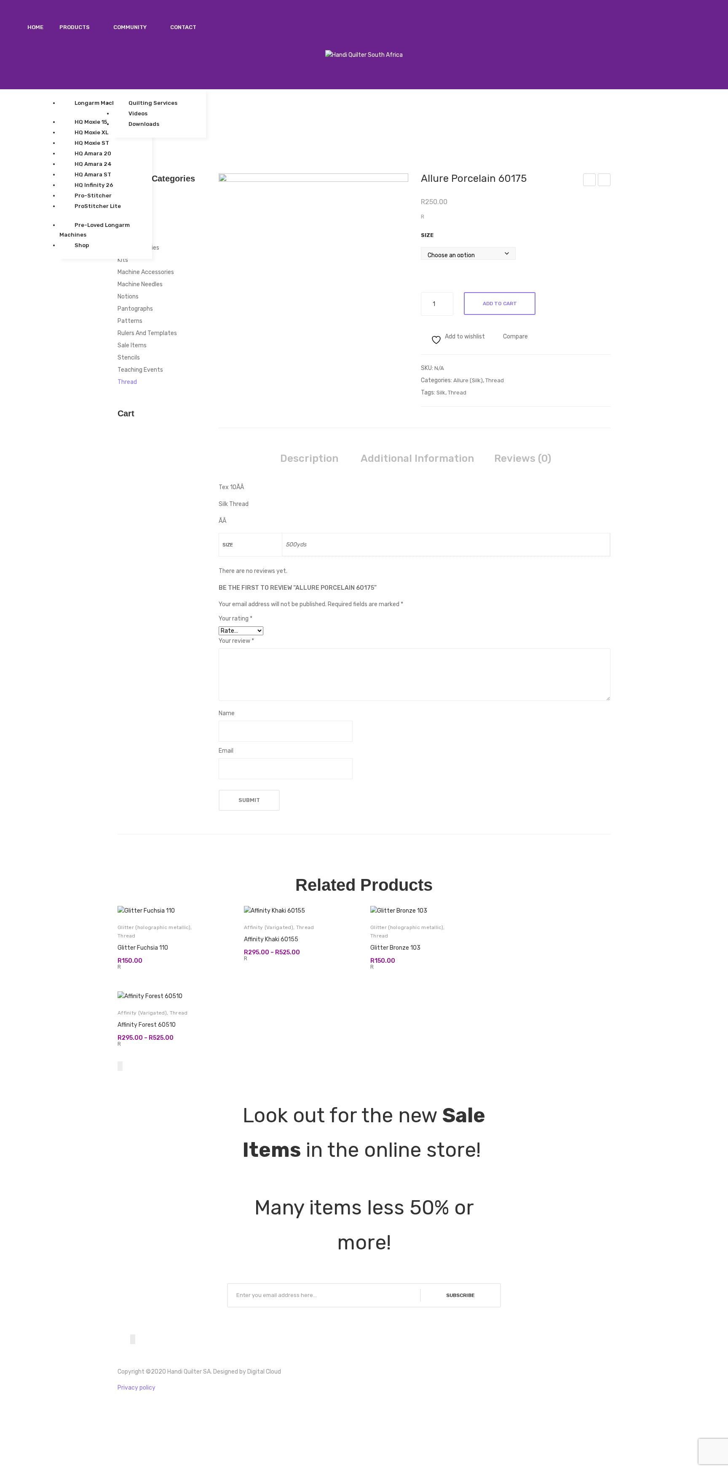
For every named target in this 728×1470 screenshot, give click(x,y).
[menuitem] (35, 27)
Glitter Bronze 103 (395, 947)
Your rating (235, 618)
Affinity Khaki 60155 (271, 939)
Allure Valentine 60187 (589, 181)
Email (226, 750)
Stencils (129, 357)
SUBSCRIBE (460, 1295)
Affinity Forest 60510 (147, 1024)
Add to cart (500, 303)
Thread (494, 380)
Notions (128, 296)
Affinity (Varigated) (268, 927)
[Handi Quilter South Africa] (364, 55)
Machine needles (140, 284)
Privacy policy (136, 1387)
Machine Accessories (146, 272)
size (427, 235)
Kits (123, 260)
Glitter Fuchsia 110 (143, 947)
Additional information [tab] (417, 458)
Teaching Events (140, 369)
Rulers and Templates (147, 333)
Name (227, 713)
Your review (236, 640)
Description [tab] (309, 458)
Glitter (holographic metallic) (154, 927)
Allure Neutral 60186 (604, 181)
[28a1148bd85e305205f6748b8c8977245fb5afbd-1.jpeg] (313, 244)
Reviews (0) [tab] (522, 458)
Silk (440, 392)
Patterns (130, 321)
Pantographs (135, 308)
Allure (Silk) (468, 380)
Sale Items (132, 345)
